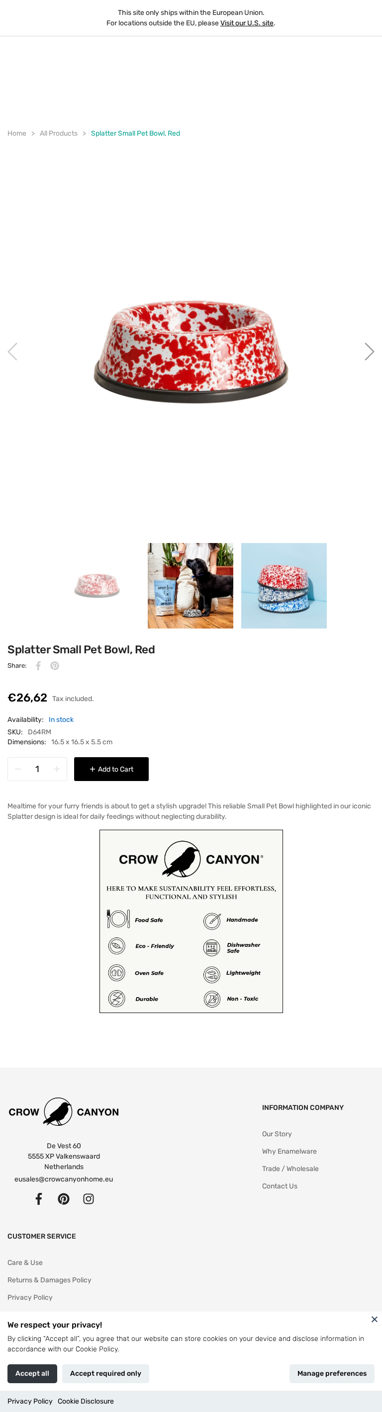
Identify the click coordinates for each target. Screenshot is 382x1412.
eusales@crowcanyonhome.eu (63, 1179)
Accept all (32, 1373)
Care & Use (25, 1262)
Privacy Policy (30, 1401)
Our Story (277, 1134)
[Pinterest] (64, 1199)
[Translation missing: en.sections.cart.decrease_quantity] (17, 769)
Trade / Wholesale (290, 1169)
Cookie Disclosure (86, 1401)
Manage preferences (332, 1373)
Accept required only (105, 1373)
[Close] (374, 1319)
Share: (16, 665)
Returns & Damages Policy (49, 1280)
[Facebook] (39, 1199)
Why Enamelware (289, 1151)
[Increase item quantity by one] (56, 769)
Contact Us (279, 1186)
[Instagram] (88, 1199)
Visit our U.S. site (247, 23)
